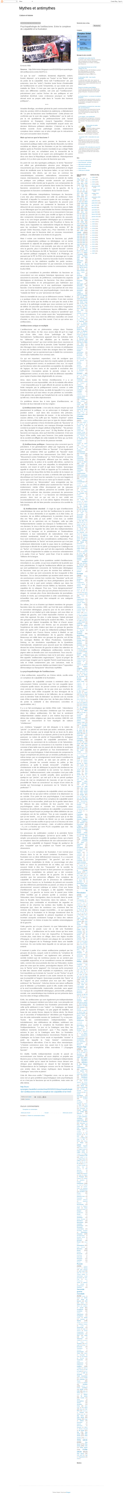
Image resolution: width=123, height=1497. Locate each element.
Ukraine (85, 1384)
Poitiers (85, 1175)
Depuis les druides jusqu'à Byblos (87, 87)
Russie (80, 1264)
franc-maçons (80, 600)
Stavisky (79, 1322)
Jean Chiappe (80, 766)
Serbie (85, 1298)
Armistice (79, 305)
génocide (82, 630)
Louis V (79, 969)
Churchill (82, 453)
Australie (85, 313)
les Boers (81, 928)
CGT (86, 404)
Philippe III (79, 1154)
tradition (79, 1366)
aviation (78, 316)
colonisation (80, 470)
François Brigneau (81, 609)
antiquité (82, 297)
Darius (86, 502)
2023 (93, 184)
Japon (85, 763)
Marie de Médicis (83, 1002)
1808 (78, 190)
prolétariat (85, 1188)
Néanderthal (84, 1076)
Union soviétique (82, 1387)
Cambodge (80, 380)
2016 (93, 233)
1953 (78, 239)
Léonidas (79, 926)
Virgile (86, 1419)
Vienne (81, 1409)
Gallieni (85, 620)
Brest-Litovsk (80, 371)
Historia (78, 710)
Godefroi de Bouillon (82, 648)
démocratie (80, 516)
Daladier (82, 499)
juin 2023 (94, 205)
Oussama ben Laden (82, 1115)
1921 (82, 212)
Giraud (82, 646)
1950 (78, 237)
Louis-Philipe (80, 987)
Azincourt (82, 318)
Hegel (86, 694)
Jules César (83, 788)
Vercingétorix (80, 1401)
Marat (84, 997)
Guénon (79, 663)
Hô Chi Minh (83, 712)
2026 (93, 177)
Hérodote (85, 707)
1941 (82, 227)
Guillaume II (80, 684)
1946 (78, 234)
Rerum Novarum (81, 1219)
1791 (82, 181)
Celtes (79, 403)
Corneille (79, 485)
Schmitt (82, 1284)
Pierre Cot (85, 1163)
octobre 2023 (95, 193)
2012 (93, 242)
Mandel (85, 995)
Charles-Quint (80, 430)
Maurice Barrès (81, 1013)
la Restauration (83, 888)
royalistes (79, 1260)
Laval (84, 908)
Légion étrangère (82, 918)
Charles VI (82, 424)
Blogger (68, 1492)
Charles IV (82, 411)
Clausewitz (80, 457)
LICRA (84, 959)
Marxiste (79, 1009)
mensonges (79, 1023)
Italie (78, 747)
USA (78, 1391)
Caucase (82, 401)
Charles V (84, 422)
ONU (80, 1105)
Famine (79, 586)
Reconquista (80, 1204)
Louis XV (84, 979)
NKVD (82, 1085)
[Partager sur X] (42, 1097)
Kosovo (79, 807)
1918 (82, 208)
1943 (85, 229)
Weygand (79, 1427)
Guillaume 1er (80, 683)
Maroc (80, 1005)
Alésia (78, 274)
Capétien (82, 383)
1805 (84, 188)
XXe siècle (80, 1453)
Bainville (81, 321)
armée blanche (83, 300)
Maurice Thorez (81, 1015)
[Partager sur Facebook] (43, 1097)
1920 (85, 210)
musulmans (80, 1056)
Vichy (78, 1406)
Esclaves (79, 558)
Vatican (85, 1394)
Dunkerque (85, 533)
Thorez (85, 1353)
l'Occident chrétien (81, 849)
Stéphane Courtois (83, 1324)
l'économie (80, 824)
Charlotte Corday (81, 432)
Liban (84, 954)
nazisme (85, 1074)
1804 (78, 188)
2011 (93, 244)
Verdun (79, 1402)
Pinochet (79, 1168)
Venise (78, 1399)
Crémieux (82, 489)
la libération (84, 877)
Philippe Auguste (82, 1146)
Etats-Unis (81, 565)
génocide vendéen (79, 632)
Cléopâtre (79, 461)
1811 (84, 190)
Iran (83, 742)
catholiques (84, 399)
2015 (93, 235)
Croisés (79, 494)
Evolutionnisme (80, 582)
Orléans (80, 1106)
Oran (86, 1105)
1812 (78, 191)
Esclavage (80, 555)
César (78, 404)
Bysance (79, 378)
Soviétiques (80, 1316)
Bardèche (79, 328)
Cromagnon (79, 496)
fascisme (27, 1099)
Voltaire (82, 1420)
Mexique (79, 1030)
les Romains (82, 947)
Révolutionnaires (81, 1235)
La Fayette (80, 865)
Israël (82, 745)
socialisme (80, 1309)
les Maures (81, 944)
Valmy (84, 1391)
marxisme (82, 1007)
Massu (85, 1010)
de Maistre (84, 509)
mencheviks (79, 1022)
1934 (85, 220)
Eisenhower (79, 543)
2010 (93, 246)
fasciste (78, 589)
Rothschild (79, 1257)
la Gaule (81, 868)
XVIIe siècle (83, 1447)
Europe (80, 574)
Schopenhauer (80, 1285)
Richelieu (79, 1240)
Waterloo (79, 1424)
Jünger (82, 794)
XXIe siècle (79, 1455)
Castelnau (79, 392)
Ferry (78, 590)
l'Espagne (79, 835)
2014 (93, 237)
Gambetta (79, 623)
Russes (79, 1261)
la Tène (84, 905)
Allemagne (80, 284)
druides (82, 529)
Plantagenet (79, 1171)
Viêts (84, 1414)
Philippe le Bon (83, 1157)
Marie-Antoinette (83, 1004)
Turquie (85, 1382)
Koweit (80, 809)
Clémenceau (80, 460)
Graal (79, 651)
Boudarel (79, 362)
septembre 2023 (96, 197)
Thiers (78, 1353)
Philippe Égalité (81, 1150)
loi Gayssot (79, 963)
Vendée (82, 1398)
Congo (82, 478)
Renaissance (80, 1212)
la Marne (79, 880)
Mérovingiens (80, 1025)
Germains (79, 643)
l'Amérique (79, 817)
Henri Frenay (80, 699)
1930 (78, 218)
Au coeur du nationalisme (85, 160)
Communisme (81, 473)
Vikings (79, 1419)
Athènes (85, 308)
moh (80, 1033)
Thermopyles (80, 1351)
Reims (84, 1209)
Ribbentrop (79, 1238)
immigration (80, 735)
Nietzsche (84, 1084)
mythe (78, 1057)
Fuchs (84, 617)
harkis (85, 692)
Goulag (80, 650)
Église (84, 538)
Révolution (80, 1222)
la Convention (82, 863)
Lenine (82, 919)
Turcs (78, 1381)
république (80, 1217)
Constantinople (81, 481)
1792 (78, 183)
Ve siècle (84, 1396)
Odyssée (79, 1103)
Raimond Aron (81, 1196)
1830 (85, 193)
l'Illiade (82, 842)
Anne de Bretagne (82, 295)
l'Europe (84, 837)
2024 (93, 182)
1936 (82, 222)
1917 (85, 207)
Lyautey (84, 989)
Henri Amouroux (81, 697)
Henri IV (85, 702)
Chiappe (79, 443)
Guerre (85, 664)
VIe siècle (84, 1407)
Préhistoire (80, 1183)
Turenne (79, 1382)
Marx (86, 1005)
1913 (80, 201)
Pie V (84, 1160)
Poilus (80, 1175)
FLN (86, 594)
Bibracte (85, 336)
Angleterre (80, 294)
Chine (85, 443)
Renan (78, 1214)
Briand (78, 375)
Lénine (79, 921)
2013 (93, 239)
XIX (85, 1438)
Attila (82, 310)
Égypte (82, 542)
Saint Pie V (80, 1272)
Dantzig (80, 502)
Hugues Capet (81, 722)
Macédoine (79, 991)
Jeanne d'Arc (82, 781)
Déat (82, 512)
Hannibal (79, 692)
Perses (85, 1141)
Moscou (79, 1045)
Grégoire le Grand (81, 660)
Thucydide (82, 1354)
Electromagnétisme (81, 545)
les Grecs (84, 941)
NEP (80, 1079)
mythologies (84, 1059)
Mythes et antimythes (37, 8)
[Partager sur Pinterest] (45, 1097)
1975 (86, 247)
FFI (84, 590)
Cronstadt (79, 498)
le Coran (82, 911)
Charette (82, 406)
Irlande (79, 743)
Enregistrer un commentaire (30, 1109)
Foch (83, 595)
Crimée (78, 491)
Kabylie (84, 796)
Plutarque (85, 1173)
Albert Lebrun (80, 272)
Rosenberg (79, 1255)
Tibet (78, 1356)
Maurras (79, 1017)
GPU (86, 650)
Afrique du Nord (82, 264)
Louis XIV (84, 978)
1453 (78, 178)
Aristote (85, 298)
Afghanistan (80, 261)
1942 (78, 229)
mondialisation (81, 1038)
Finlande (81, 594)
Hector (81, 694)
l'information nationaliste (84, 166)
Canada (85, 381)
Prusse (79, 1193)
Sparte (85, 1317)
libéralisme (80, 956)
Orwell (85, 1106)
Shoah (82, 1302)
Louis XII (79, 976)
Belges (78, 331)
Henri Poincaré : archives (84, 162)
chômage (79, 446)
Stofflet (82, 1325)
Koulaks (85, 807)
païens (78, 1121)
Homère (79, 715)
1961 (83, 244)
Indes (78, 736)
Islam (85, 743)
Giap (86, 645)
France (79, 604)
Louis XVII (83, 983)
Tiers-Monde (84, 1356)
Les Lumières (83, 943)
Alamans (83, 269)
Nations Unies (80, 1072)
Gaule (78, 625)
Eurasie (79, 571)
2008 (93, 251)
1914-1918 (84, 203)
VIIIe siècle (80, 1417)
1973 (81, 247)
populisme (82, 1180)
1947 (83, 234)
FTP (80, 617)
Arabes (79, 298)
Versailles (79, 1404)
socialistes (79, 1311)
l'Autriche (82, 822)
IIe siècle (79, 730)
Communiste (84, 475)
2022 (93, 219)
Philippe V (79, 1160)
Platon (78, 1173)
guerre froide (80, 681)
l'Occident (80, 847)
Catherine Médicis (81, 396)
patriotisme (79, 1133)
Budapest (85, 375)
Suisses (79, 1330)
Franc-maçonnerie (80, 598)
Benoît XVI (82, 332)
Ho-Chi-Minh (80, 714)
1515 (84, 178)
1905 (80, 200)
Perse (78, 1141)
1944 (81, 230)
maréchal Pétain (82, 1001)
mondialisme (80, 1040)
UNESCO (83, 1386)
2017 (93, 230)
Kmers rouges (82, 802)
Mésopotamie (80, 1028)
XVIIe (86, 1446)
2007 (93, 253)
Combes (79, 471)
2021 (93, 221)
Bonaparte (79, 354)
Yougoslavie (82, 1457)
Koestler (79, 804)
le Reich (85, 914)
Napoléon (84, 1061)
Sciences (79, 1287)
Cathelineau (79, 394)
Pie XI (83, 1162)
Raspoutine (79, 1198)
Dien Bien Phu (83, 521)
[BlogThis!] (40, 1097)
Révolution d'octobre (82, 1230)
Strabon (79, 1329)
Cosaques (84, 486)
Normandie (84, 1087)
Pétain (81, 1142)
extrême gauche (81, 584)
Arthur (85, 305)
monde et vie (83, 1036)
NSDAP (78, 1093)
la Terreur (80, 906)
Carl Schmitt (80, 388)
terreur (83, 1345)
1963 (86, 246)
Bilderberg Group (83, 337)
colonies (79, 468)
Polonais (79, 1178)
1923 (83, 213)
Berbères (79, 334)
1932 (83, 218)
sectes (83, 1296)
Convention (79, 483)
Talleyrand (79, 1338)
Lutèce (78, 989)
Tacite (85, 1335)
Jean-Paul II (80, 778)
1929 (83, 217)
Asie (81, 307)
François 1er (80, 607)
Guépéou (79, 664)
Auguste (79, 311)
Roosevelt (79, 1253)
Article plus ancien (67, 1112)
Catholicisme (81, 398)
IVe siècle (84, 747)
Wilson (85, 1427)
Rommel (79, 1252)
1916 (78, 207)
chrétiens (79, 450)
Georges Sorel (81, 640)
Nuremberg (80, 1095)
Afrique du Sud (83, 265)
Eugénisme (79, 569)
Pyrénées (79, 1194)
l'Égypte (79, 827)
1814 (83, 191)
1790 (86, 180)
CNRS (82, 463)
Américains (80, 288)
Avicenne (85, 316)
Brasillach (81, 370)
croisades (81, 493)
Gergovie (79, 642)
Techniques (84, 1340)
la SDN (82, 901)
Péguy (83, 1137)
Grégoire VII (80, 661)
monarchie (84, 1035)
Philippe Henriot (81, 1152)
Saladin (78, 1282)
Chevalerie (79, 440)
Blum (82, 344)
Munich (85, 1051)
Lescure (79, 954)
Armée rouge (83, 302)
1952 (83, 237)
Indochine (80, 740)
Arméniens (82, 303)
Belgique (85, 331)
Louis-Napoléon (80, 986)
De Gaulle (83, 506)
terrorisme (79, 1346)
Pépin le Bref (81, 1139)
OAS (78, 1097)
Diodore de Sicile (81, 524)
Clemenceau (80, 458)
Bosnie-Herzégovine (81, 358)
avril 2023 (94, 210)
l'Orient (79, 852)
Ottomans (79, 1113)
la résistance (83, 887)
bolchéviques (80, 345)
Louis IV (85, 966)
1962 (78, 246)
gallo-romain (81, 622)
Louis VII (82, 971)
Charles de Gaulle (82, 409)
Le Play (79, 914)
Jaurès (82, 765)
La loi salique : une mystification (86, 116)
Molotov (85, 1033)
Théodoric (79, 1350)
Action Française (82, 253)
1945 (79, 233)
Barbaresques (84, 324)
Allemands (79, 285)
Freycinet (85, 614)
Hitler (85, 710)
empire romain (81, 548)
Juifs (86, 786)
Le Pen (83, 913)
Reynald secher (81, 1237)
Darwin (85, 504)
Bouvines (85, 368)
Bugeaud (82, 376)
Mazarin (79, 1018)
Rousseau (79, 1258)
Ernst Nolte (82, 553)
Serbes (78, 1297)
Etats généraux (83, 563)
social (81, 1307)
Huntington (84, 725)
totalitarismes (80, 1364)
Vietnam (81, 1412)
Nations (82, 1071)
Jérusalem (84, 783)
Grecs (82, 656)
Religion (79, 1211)
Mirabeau (85, 1031)
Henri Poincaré (83, 704)
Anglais (79, 292)
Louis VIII (79, 972)
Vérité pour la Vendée (84, 170)
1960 (78, 244)
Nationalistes (84, 1069)
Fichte (78, 592)
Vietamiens (85, 1410)
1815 (78, 193)
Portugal (79, 1181)
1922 (78, 213)
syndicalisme (80, 1334)
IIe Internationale (81, 728)
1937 (78, 223)
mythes (85, 1057)
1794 (82, 185)
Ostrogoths (82, 1108)
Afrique (79, 262)
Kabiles (78, 796)
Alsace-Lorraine (80, 287)
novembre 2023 (96, 190)
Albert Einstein (81, 270)
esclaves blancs (82, 560)
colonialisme (80, 466)
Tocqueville (80, 1360)
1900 (86, 198)
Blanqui (81, 342)
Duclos (78, 533)
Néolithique (84, 1077)
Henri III (79, 702)
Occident (85, 1097)
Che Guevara (80, 435)
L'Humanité (84, 841)
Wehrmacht (79, 1425)
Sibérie (79, 1304)
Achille (85, 251)
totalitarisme (80, 1363)
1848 (82, 195)
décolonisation (80, 514)
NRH (84, 1092)
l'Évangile (84, 839)
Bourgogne (79, 366)
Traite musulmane (82, 1376)
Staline (79, 1321)
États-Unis (80, 566)
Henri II (83, 700)
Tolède (78, 1361)
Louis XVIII (80, 984)
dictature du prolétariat (82, 519)
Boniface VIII (80, 357)
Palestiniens (82, 1123)
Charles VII (80, 425)
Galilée (80, 620)
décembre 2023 (96, 186)
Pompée (85, 1178)
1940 (85, 225)
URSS (81, 1389)
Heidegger (82, 696)
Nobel (78, 1087)
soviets (78, 1317)
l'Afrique (79, 816)
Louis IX (81, 968)
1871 (86, 197)
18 (77, 186)
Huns (86, 724)
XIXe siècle (82, 1440)
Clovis (85, 462)
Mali (80, 995)
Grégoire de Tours (81, 658)
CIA (78, 455)
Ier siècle (82, 727)
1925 (83, 215)
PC (84, 1134)
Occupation (79, 1102)
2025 (93, 179)
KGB (86, 799)
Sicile (84, 1304)
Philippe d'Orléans (83, 1147)
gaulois (85, 625)
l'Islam (78, 845)
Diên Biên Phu (82, 522)
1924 (78, 215)
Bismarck (81, 339)
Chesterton (82, 438)
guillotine (79, 689)
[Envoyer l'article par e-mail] (35, 1096)
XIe (78, 1432)
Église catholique (82, 540)
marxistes (79, 1010)
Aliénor (78, 282)
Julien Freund (83, 791)
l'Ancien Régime (82, 819)
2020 (93, 224)
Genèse (85, 628)
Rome (79, 1250)
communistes (83, 477)
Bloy (86, 342)
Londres (79, 966)
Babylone (85, 319)
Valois (78, 1392)
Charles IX (80, 412)
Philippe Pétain (81, 1159)
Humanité (79, 723)
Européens (80, 579)
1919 (78, 210)
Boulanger (79, 363)
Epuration (85, 551)
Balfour (78, 323)
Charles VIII (80, 427)
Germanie (79, 645)
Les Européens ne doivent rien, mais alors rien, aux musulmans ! (89, 107)
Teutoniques (80, 1348)
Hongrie (79, 717)
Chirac (82, 445)
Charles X (80, 429)
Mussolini (79, 1054)
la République (82, 885)
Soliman (78, 1312)
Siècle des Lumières (82, 1306)
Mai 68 (85, 994)
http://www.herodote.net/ (84, 164)
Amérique (80, 290)
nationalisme (81, 1067)
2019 (93, 226)
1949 (84, 236)
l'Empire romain (82, 832)
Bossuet (82, 360)
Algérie (85, 277)
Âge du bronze (83, 267)
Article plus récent (25, 1112)
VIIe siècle (80, 1415)
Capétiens (79, 384)
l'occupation (79, 850)
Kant (78, 798)
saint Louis (82, 1271)
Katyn (80, 799)
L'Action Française (80, 813)
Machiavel (79, 992)
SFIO (86, 1301)
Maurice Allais (82, 1012)
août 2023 (94, 200)
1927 (78, 217)
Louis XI (81, 974)
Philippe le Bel (83, 1155)
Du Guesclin (80, 532)
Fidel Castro (84, 592)
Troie (80, 1377)
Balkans (85, 323)
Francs (78, 612)
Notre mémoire (82, 168)
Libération (79, 957)
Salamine (85, 1282)
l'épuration (82, 834)
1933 (78, 220)
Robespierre (80, 1245)
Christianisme (81, 452)
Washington (79, 1422)
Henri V (81, 705)
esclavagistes (80, 556)
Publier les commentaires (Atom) (36, 1115)
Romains (79, 1248)
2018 (93, 228)
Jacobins (79, 753)
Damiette (79, 501)
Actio (80, 252)
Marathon (79, 999)
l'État (86, 836)
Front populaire (83, 615)
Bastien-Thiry (80, 329)
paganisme (80, 1120)
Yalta (86, 1455)
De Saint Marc (83, 511)
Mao (80, 997)
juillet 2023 (95, 203)
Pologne (81, 1176)
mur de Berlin (82, 1052)
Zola (78, 1458)
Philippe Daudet (82, 1149)
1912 (86, 200)
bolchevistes (80, 349)
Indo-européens (82, 737)
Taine (82, 1337)
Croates (85, 491)
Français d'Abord (81, 602)
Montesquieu (80, 1043)
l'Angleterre (84, 821)
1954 (83, 239)
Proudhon (82, 1191)
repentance (79, 1215)
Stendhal (85, 1322)
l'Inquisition (80, 844)
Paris (78, 1125)
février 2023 (95, 214)
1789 (78, 180)
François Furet (81, 610)
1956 (83, 241)
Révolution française (82, 1233)
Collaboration (80, 465)
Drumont (79, 530)
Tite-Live (82, 1358)
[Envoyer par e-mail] (38, 1097)
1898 (81, 198)
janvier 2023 (95, 216)
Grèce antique (82, 655)
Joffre (82, 784)
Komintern (79, 806)
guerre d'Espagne (82, 670)
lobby (79, 961)
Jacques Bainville (82, 757)
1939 (78, 225)
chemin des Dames (82, 437)
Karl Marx (84, 798)
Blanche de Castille (82, 341)
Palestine (85, 1121)
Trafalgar (79, 1368)
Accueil (46, 1112)
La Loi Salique (82, 878)
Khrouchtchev (84, 801)
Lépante (85, 926)
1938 (83, 223)
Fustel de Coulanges (82, 618)
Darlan (80, 504)
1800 (82, 186)
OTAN (82, 1112)
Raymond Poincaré (82, 1199)
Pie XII (78, 1163)
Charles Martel (81, 414)
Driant (86, 525)
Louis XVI (84, 981)
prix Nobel (79, 1185)
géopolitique (80, 635)
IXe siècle (80, 750)
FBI (84, 589)
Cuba (86, 498)
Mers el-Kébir (80, 1026)
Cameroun (79, 381)
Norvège (83, 1089)
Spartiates (82, 1319)
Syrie (78, 1335)
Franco (79, 606)
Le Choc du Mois (82, 910)
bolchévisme (80, 347)
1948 (78, 236)
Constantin (79, 480)
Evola (78, 581)
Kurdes (80, 811)
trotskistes (82, 1379)
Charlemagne (80, 407)
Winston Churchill (83, 1428)
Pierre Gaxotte (82, 1165)
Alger (78, 277)
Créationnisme (84, 488)
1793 (85, 183)
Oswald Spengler (82, 1110)
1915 (82, 205)
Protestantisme (83, 1190)
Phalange (79, 1144)
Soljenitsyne (80, 1314)
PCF (78, 1136)
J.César (79, 752)
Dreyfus (79, 525)
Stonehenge (80, 1327)
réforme (78, 1206)
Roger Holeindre (81, 1247)
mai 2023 (94, 207)
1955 (78, 241)
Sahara (85, 1268)
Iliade (84, 733)
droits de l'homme (83, 527)
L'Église (79, 826)
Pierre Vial (80, 1167)
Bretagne (79, 373)
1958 (78, 242)
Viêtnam (79, 1414)
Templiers (79, 1343)
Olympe (85, 1103)
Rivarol (79, 1242)
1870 (78, 197)
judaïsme (79, 786)
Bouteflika (79, 368)
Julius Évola (83, 793)
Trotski (85, 1377)
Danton (85, 501)
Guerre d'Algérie (82, 667)
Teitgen (82, 1342)
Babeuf (78, 319)
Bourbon (79, 365)
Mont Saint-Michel (81, 1041)
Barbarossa (82, 326)
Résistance (80, 1220)
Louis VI (85, 969)
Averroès (82, 315)
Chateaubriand (81, 434)
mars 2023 (95, 212)
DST (85, 530)
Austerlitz (79, 313)
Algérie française (82, 279)
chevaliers (79, 442)
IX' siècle (82, 748)
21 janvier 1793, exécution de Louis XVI (89, 147)
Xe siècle (81, 1430)
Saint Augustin (83, 1269)
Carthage (79, 391)
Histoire (82, 709)
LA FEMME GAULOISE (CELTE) (86, 58)
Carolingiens (80, 389)
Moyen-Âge (81, 1047)
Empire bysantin (81, 546)
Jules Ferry (83, 789)
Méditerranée (80, 1020)
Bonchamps (79, 355)
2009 (93, 248)
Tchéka (78, 1340)
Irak (78, 742)
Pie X (78, 1162)
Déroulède (79, 517)
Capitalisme (80, 386)
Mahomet (79, 994)
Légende (82, 916)
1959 (83, 242)
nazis (78, 1074)
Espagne (84, 561)
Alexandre (79, 275)
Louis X (85, 972)
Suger (84, 1329)
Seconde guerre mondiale (80, 1291)
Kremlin (85, 809)
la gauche (85, 867)
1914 (85, 201)
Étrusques (79, 568)
